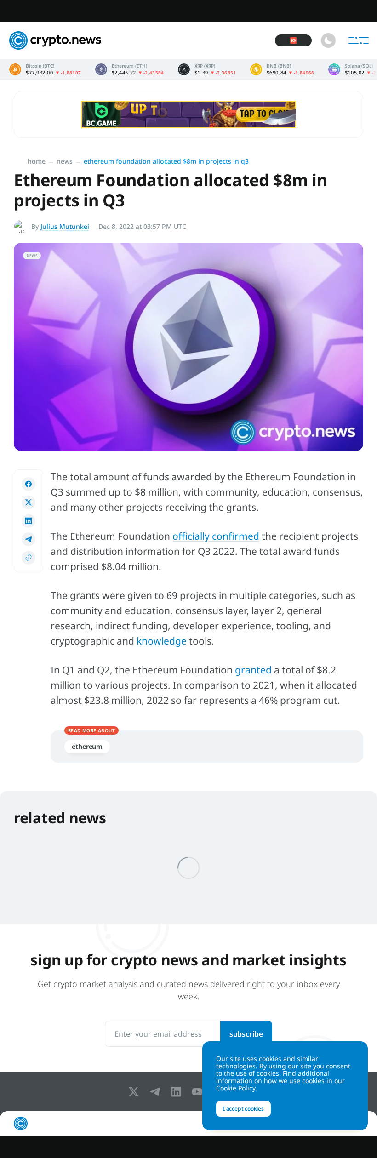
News (65, 161)
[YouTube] (199, 1091)
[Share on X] (28, 502)
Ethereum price (129, 69)
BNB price (282, 69)
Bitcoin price (45, 69)
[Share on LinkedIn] (28, 521)
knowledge (162, 640)
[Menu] (358, 40)
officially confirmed (215, 536)
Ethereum (87, 746)
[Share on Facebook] (28, 484)
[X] (135, 1091)
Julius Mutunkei (64, 226)
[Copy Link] (28, 558)
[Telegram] (156, 1091)
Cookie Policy (235, 1088)
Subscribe (246, 1034)
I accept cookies (243, 1108)
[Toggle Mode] (328, 40)
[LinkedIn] (178, 1091)
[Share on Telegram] (28, 539)
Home (37, 161)
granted (253, 669)
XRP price (207, 69)
